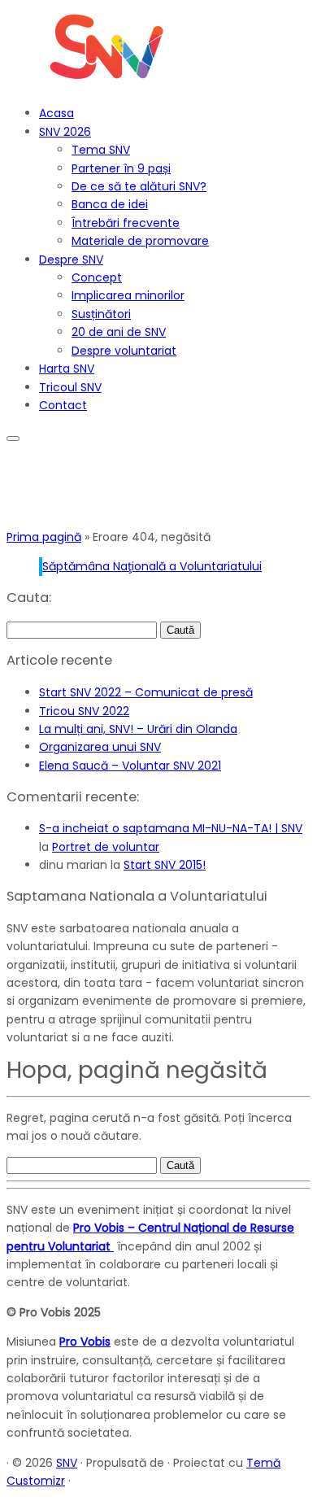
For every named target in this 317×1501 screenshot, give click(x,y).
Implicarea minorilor (128, 295)
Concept (97, 277)
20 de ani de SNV (119, 332)
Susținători (101, 314)
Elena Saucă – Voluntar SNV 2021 (130, 765)
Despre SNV (71, 259)
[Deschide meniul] (13, 438)
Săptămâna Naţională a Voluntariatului (152, 566)
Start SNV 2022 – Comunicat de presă (146, 692)
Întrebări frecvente (126, 223)
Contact (63, 405)
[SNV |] (108, 84)
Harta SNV (66, 368)
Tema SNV (101, 150)
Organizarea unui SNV (100, 747)
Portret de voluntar (105, 847)
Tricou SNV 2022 (84, 711)
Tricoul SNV (70, 387)
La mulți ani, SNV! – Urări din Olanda (138, 729)
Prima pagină (44, 537)
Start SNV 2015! (165, 865)
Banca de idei (110, 204)
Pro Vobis (85, 1341)
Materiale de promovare (140, 241)
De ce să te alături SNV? (139, 186)
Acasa (56, 113)
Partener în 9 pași (121, 168)
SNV (66, 1463)
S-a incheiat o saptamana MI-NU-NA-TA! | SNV (170, 828)
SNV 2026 (65, 132)
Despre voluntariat (124, 351)
